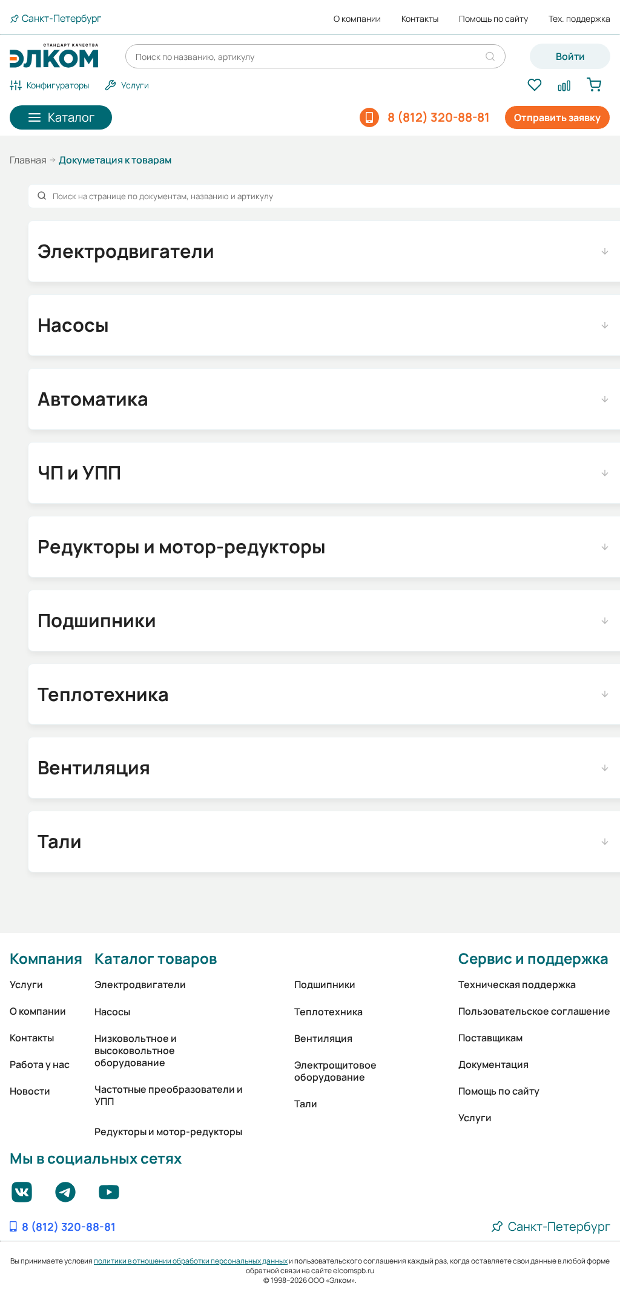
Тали (305, 1104)
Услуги (26, 984)
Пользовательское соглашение (534, 1011)
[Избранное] (534, 85)
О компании (357, 19)
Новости (30, 1091)
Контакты (419, 19)
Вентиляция (323, 1038)
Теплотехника (328, 1012)
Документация (493, 1064)
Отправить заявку (557, 117)
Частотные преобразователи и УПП (168, 1095)
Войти (570, 56)
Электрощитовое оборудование (335, 1071)
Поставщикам (490, 1038)
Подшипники (324, 984)
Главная (28, 160)
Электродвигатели (140, 984)
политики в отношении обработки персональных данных (191, 1261)
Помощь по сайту (493, 19)
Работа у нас (40, 1064)
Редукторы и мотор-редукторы (168, 1131)
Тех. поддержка (579, 19)
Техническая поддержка (517, 984)
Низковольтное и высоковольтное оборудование (135, 1050)
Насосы (112, 1012)
